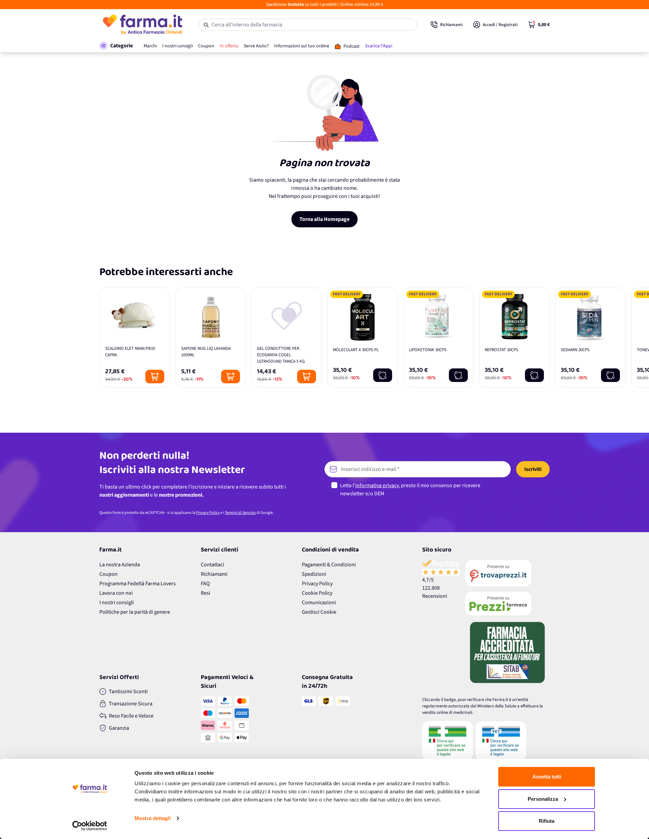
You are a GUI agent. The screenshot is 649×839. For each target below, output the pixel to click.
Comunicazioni (319, 602)
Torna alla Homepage (324, 219)
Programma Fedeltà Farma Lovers (137, 583)
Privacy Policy (208, 513)
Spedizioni (314, 574)
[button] (116, 46)
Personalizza (543, 799)
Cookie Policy (317, 593)
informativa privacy (377, 485)
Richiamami (214, 574)
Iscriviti (533, 469)
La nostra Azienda (119, 564)
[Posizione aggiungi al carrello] (154, 376)
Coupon (108, 574)
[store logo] (142, 25)
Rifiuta (546, 821)
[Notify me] (382, 375)
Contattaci (212, 564)
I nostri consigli (116, 602)
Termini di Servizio (240, 513)
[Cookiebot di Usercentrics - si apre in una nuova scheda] (89, 826)
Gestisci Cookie (319, 612)
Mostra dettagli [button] (153, 818)
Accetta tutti (546, 776)
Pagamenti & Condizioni (329, 564)
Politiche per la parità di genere (134, 612)
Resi (205, 593)
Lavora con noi (116, 593)
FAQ (205, 583)
